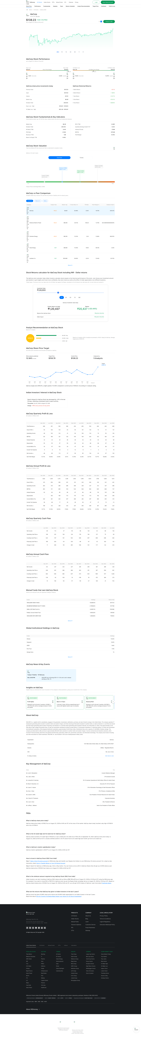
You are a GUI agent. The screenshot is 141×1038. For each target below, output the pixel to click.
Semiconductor (59, 961)
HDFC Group (74, 966)
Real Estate (43, 973)
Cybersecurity (59, 970)
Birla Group (73, 963)
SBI (27, 961)
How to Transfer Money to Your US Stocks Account (50, 863)
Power (42, 968)
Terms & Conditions (105, 918)
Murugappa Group (75, 980)
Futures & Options (76, 924)
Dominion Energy (34, 236)
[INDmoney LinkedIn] (30, 928)
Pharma (43, 958)
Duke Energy (33, 247)
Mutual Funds (59, 2)
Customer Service (90, 924)
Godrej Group (74, 973)
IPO (65, 2)
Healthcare (43, 987)
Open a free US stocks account (39, 861)
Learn (87, 921)
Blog (86, 918)
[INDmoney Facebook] (27, 928)
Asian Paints (29, 987)
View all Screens (90, 970)
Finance (43, 982)
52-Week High (104, 963)
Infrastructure (44, 970)
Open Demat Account (108, 2)
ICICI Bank (28, 966)
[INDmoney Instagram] (39, 928)
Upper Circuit (104, 968)
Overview (29, 200)
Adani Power (29, 973)
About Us (88, 916)
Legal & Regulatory (105, 921)
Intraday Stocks (105, 978)
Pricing (76, 2)
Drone (57, 966)
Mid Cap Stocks (90, 956)
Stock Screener (89, 973)
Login (96, 2)
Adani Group (74, 956)
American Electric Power (35, 222)
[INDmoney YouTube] (36, 928)
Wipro (27, 982)
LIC (27, 980)
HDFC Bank (29, 958)
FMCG (42, 963)
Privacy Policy (104, 916)
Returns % (37, 200)
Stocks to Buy (104, 975)
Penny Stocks (89, 961)
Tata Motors (29, 954)
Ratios (45, 200)
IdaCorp (31, 210)
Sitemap (87, 930)
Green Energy (59, 958)
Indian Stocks (47, 2)
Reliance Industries (30, 956)
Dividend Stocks (90, 963)
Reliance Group (74, 958)
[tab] (31, 946)
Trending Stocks (105, 973)
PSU (42, 975)
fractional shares (106, 883)
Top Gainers (104, 956)
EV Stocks (58, 956)
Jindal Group (74, 978)
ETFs (53, 2)
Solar (57, 963)
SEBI (36, 1001)
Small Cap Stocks (90, 958)
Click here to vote (109, 755)
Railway (43, 978)
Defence (43, 966)
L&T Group (73, 970)
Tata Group (73, 954)
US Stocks (39, 2)
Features (71, 2)
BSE (42, 1001)
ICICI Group (74, 975)
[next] (113, 702)
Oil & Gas (43, 985)
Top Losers (103, 958)
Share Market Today (106, 954)
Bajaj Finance (29, 970)
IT (41, 956)
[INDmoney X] (33, 928)
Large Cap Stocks (90, 954)
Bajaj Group (74, 961)
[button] (100, 21)
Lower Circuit (104, 970)
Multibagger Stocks (90, 968)
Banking (43, 954)
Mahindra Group (75, 968)
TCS (27, 963)
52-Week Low (104, 966)
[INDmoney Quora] (45, 928)
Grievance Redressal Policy (107, 924)
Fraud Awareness (90, 927)
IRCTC (27, 975)
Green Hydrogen (60, 968)
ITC (27, 978)
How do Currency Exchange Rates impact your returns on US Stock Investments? (59, 896)
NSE (39, 1001)
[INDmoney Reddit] (42, 928)
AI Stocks (58, 954)
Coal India (28, 985)
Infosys (28, 968)
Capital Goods (44, 980)
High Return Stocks (90, 966)
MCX (45, 1001)
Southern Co (32, 258)
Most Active (104, 961)
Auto (42, 961)
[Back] (27, 9)
